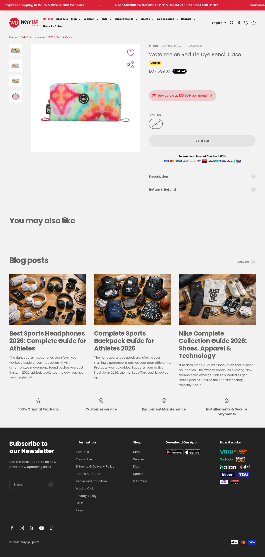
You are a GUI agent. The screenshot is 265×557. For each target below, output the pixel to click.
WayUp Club (84, 488)
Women (89, 19)
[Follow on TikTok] (51, 528)
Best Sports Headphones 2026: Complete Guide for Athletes (47, 341)
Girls (23, 37)
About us (82, 452)
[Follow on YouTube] (41, 528)
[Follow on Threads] (31, 528)
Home (13, 37)
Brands (186, 19)
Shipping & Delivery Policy (94, 466)
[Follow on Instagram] (21, 528)
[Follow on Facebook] (12, 528)
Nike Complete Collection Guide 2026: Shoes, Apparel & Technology (213, 344)
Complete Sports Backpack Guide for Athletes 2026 (124, 341)
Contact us (83, 459)
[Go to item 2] (15, 66)
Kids (104, 19)
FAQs (79, 503)
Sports (145, 19)
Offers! (48, 19)
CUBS (153, 46)
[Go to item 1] (15, 50)
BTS (50, 37)
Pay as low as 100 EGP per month (183, 95)
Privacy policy (86, 496)
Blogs (79, 510)
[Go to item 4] (15, 97)
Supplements (123, 19)
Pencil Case (64, 37)
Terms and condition (91, 481)
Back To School (53, 26)
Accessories (165, 19)
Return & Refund (87, 474)
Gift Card (140, 481)
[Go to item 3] (15, 81)
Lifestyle (62, 19)
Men (74, 19)
